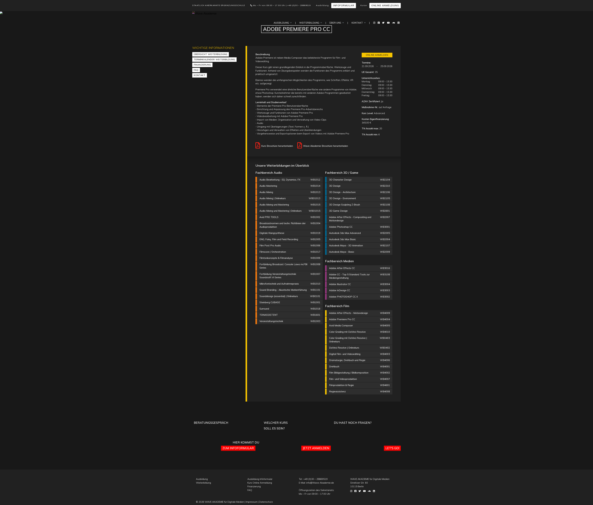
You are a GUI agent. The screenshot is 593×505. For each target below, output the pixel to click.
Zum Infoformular (238, 448)
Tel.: (313, 479)
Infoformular (343, 5)
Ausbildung (282, 22)
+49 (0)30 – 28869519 (299, 5)
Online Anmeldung (385, 5)
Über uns (335, 22)
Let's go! (392, 448)
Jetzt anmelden (316, 448)
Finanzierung (202, 64)
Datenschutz (266, 501)
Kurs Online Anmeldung (259, 482)
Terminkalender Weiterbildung (214, 59)
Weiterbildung (309, 22)
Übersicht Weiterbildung (210, 54)
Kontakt (357, 22)
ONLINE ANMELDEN (377, 54)
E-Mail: (316, 482)
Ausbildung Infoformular (259, 479)
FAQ (196, 70)
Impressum (251, 501)
